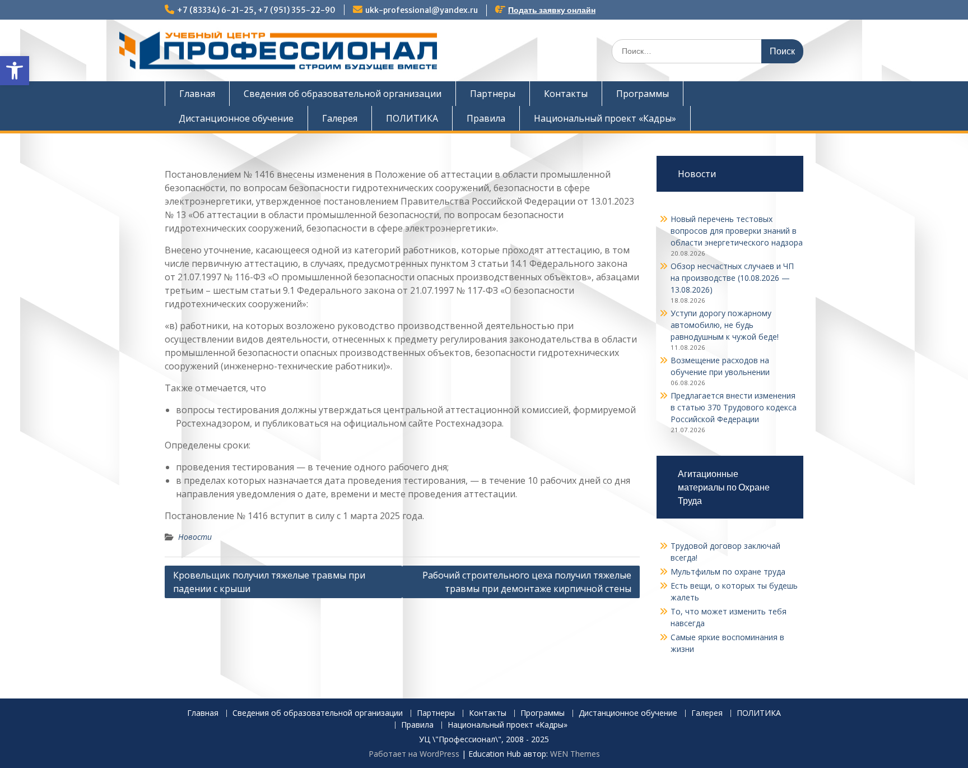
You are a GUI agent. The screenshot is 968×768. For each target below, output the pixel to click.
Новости (195, 536)
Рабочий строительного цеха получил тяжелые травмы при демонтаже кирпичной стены (526, 582)
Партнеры (492, 93)
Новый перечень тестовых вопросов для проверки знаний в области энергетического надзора (737, 231)
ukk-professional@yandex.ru (421, 10)
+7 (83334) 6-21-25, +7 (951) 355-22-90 (256, 10)
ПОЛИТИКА (412, 118)
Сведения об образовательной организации (342, 93)
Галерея (339, 118)
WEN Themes (575, 753)
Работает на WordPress (414, 753)
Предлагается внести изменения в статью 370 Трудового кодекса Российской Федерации (734, 407)
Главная (197, 93)
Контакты (566, 93)
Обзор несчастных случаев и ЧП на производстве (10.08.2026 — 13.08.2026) (732, 278)
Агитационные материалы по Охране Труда (724, 487)
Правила (486, 118)
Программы (642, 93)
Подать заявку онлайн (551, 10)
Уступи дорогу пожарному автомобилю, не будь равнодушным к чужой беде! (725, 325)
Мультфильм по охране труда (728, 571)
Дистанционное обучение (236, 118)
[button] (14, 70)
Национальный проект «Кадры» (605, 118)
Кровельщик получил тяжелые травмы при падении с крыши (269, 582)
